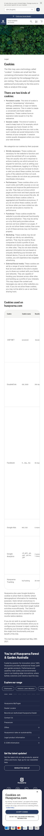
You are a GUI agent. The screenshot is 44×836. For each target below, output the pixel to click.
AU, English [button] (11, 22)
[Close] (37, 792)
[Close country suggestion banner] (41, 3)
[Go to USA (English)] (38, 9)
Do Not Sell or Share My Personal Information (22, 817)
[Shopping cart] (36, 21)
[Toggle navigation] (41, 21)
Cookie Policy (10, 807)
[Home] (3, 21)
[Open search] (31, 21)
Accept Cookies (22, 812)
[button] (6, 694)
